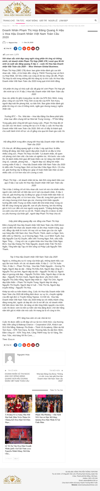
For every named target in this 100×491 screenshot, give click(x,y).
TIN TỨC (20, 21)
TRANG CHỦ (9, 21)
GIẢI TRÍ (43, 21)
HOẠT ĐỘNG (32, 21)
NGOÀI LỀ (53, 21)
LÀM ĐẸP (63, 21)
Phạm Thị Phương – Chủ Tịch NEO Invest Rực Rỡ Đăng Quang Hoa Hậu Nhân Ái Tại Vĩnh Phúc (48, 418)
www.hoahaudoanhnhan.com (88, 485)
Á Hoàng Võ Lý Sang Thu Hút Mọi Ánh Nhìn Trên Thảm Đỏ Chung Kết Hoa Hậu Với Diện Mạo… (17, 418)
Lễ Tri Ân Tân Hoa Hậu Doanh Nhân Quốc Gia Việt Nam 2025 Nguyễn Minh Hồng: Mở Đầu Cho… (18, 450)
